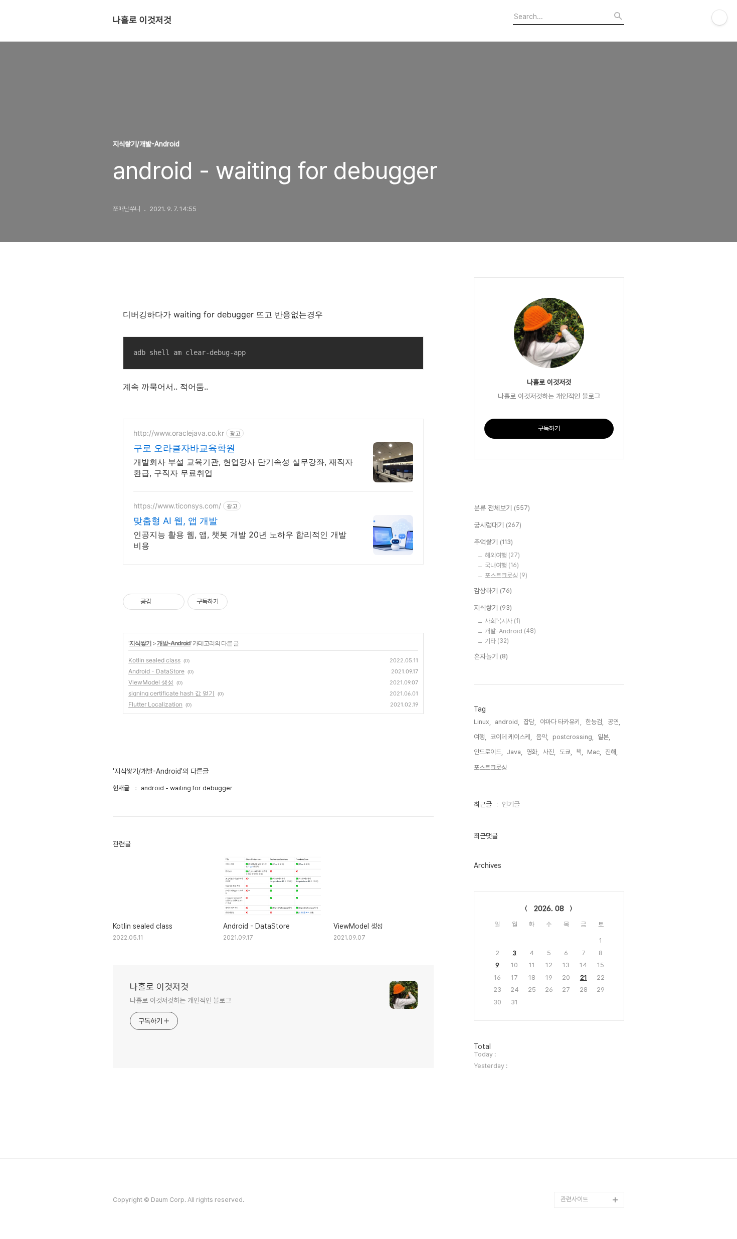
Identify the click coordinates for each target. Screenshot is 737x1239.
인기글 (511, 804)
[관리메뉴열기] (719, 17)
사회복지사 (502, 621)
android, (507, 722)
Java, (514, 752)
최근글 (483, 804)
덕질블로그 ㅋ (578, 1055)
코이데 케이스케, (511, 737)
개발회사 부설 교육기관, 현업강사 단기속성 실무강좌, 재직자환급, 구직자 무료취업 (243, 467)
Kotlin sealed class (154, 660)
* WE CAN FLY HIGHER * (582, 1127)
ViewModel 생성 (150, 682)
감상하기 (493, 591)
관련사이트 (574, 1199)
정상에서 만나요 (581, 1151)
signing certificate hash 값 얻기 (171, 693)
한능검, (595, 722)
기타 (497, 641)
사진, (549, 752)
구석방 (569, 1087)
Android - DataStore (156, 671)
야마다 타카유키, (561, 722)
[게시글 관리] (173, 601)
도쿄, (566, 752)
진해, (611, 752)
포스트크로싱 (506, 575)
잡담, (529, 722)
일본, (604, 737)
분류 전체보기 (502, 508)
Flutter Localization (155, 704)
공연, (614, 722)
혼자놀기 (491, 656)
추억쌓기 (493, 542)
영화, (532, 752)
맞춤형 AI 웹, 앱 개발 (175, 520)
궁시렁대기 (497, 525)
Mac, (594, 752)
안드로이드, (488, 752)
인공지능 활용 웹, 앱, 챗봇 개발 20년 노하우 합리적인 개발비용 (239, 540)
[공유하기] (160, 601)
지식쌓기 (140, 643)
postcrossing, (573, 737)
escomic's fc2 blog (589, 1183)
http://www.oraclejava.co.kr (178, 433)
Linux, (482, 722)
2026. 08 (549, 908)
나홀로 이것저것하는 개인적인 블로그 (180, 1000)
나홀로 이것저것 (142, 20)
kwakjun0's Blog (585, 1103)
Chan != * (574, 1071)
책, (579, 752)
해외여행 (502, 555)
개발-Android (174, 643)
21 (583, 977)
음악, (542, 737)
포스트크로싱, (491, 767)
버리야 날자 (575, 1167)
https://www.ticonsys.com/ (177, 505)
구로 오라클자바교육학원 (184, 448)
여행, (480, 737)
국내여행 (502, 565)
